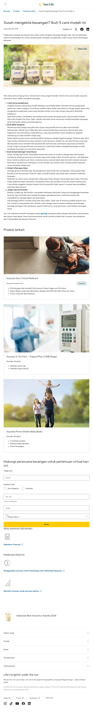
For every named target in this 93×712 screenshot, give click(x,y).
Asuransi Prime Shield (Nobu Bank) (24, 431)
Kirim (46, 524)
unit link (43, 214)
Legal (5, 698)
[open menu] (5, 4)
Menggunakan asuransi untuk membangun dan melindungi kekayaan (33, 571)
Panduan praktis (29, 11)
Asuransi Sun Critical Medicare (22, 278)
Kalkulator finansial (12, 545)
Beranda (7, 11)
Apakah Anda (9, 484)
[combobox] (46, 516)
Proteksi (16, 11)
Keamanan (33, 698)
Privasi (18, 698)
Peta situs (49, 698)
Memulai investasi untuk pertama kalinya (21, 591)
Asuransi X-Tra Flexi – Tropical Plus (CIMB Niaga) (31, 356)
